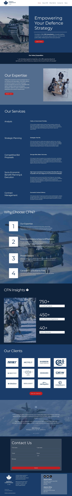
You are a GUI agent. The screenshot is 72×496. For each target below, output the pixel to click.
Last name (39, 447)
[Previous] (3, 418)
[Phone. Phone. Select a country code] (38, 455)
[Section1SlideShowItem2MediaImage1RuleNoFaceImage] (34, 433)
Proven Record (27, 255)
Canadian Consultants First (32, 270)
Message (14, 459)
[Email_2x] (48, 476)
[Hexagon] (37, 433)
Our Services (15, 111)
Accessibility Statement (8, 490)
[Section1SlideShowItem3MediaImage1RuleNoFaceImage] (35, 433)
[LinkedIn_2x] (45, 476)
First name (14, 447)
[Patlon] (38, 433)
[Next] (68, 418)
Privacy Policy (7, 489)
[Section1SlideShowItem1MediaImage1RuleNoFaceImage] (33, 433)
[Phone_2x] (51, 476)
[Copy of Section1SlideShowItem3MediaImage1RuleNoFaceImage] (36, 433)
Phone (38, 453)
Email (13, 453)
